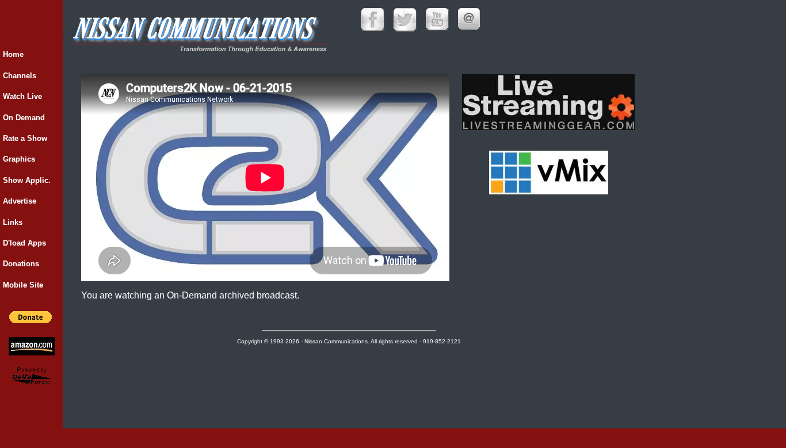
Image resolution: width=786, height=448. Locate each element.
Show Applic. (27, 180)
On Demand (24, 117)
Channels (19, 75)
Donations (21, 263)
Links (12, 222)
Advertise (19, 201)
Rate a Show (25, 138)
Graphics (19, 159)
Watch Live (22, 96)
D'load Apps (24, 243)
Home (13, 54)
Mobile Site (23, 285)
